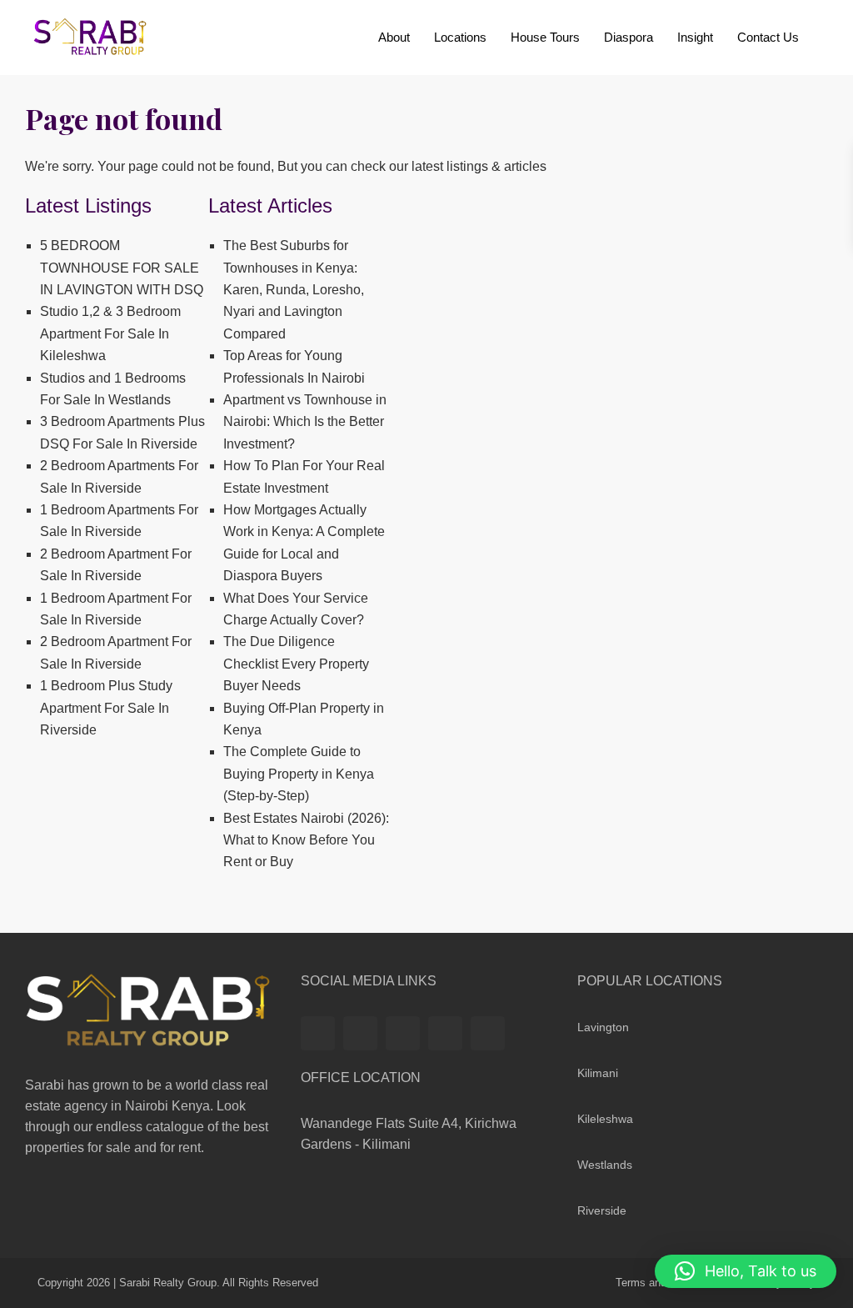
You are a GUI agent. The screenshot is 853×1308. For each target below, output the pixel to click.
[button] (745, 1271)
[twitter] (360, 1033)
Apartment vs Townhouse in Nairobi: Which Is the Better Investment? (305, 422)
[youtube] (445, 1033)
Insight (695, 37)
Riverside (601, 1210)
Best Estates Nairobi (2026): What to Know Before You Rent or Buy (306, 840)
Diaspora (628, 37)
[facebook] (318, 1033)
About (394, 37)
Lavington (603, 1027)
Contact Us (768, 37)
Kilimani (597, 1073)
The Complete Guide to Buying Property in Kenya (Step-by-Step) (298, 773)
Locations (460, 37)
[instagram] (488, 1033)
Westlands (604, 1164)
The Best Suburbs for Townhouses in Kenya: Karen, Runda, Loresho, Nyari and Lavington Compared (293, 289)
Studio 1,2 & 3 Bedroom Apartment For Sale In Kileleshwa (110, 333)
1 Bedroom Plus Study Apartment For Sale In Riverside (106, 708)
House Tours (545, 37)
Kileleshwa (605, 1118)
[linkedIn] (403, 1033)
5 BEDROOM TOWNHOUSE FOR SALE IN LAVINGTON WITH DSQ (121, 267)
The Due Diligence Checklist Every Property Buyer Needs (296, 663)
